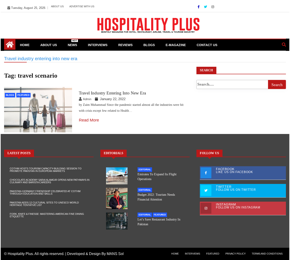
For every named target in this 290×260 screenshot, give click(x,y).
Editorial (145, 169)
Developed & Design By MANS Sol (95, 254)
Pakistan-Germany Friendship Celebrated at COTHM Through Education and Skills (45, 192)
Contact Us (207, 45)
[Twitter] (206, 7)
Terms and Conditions (267, 253)
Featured (23, 95)
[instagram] (212, 7)
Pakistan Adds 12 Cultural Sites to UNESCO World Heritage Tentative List (44, 203)
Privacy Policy (235, 253)
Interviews (97, 45)
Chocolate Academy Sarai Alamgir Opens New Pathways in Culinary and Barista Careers (49, 181)
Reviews (125, 45)
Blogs (149, 45)
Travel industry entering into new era (112, 93)
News (72, 43)
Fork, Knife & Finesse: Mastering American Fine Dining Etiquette (47, 215)
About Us (57, 6)
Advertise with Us (81, 6)
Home (24, 45)
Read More (89, 120)
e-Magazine (176, 45)
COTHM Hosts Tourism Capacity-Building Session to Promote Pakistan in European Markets (46, 169)
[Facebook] (199, 7)
